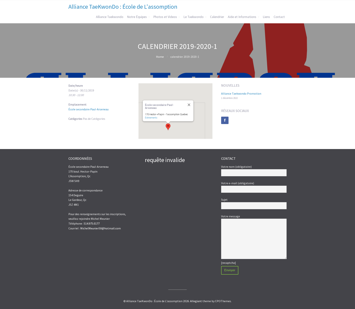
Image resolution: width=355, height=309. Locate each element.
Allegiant (196, 301)
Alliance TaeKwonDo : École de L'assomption (122, 6)
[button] (168, 126)
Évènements (151, 117)
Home (160, 57)
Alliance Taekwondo (109, 17)
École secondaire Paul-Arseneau (88, 109)
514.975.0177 (92, 223)
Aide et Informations (242, 17)
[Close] (189, 104)
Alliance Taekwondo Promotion (241, 93)
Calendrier (217, 17)
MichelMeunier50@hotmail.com (100, 228)
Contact (279, 17)
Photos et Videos (165, 17)
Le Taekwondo (193, 17)
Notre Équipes (137, 17)
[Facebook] (225, 120)
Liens (266, 17)
